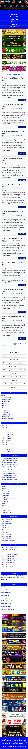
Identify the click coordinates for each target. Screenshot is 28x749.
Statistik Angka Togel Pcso (9, 469)
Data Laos (5, 501)
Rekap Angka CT (8, 363)
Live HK (7, 579)
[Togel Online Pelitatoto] (14, 62)
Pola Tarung (4, 577)
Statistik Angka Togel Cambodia (10, 464)
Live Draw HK (14, 14)
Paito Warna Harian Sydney (9, 552)
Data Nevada (6, 505)
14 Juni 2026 (5, 108)
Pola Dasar (15, 373)
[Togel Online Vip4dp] (14, 691)
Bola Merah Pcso (7, 530)
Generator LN (8, 356)
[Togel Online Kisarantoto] (14, 56)
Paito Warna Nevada (7, 444)
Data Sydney (6, 491)
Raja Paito (20, 577)
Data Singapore (6, 486)
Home (14, 12)
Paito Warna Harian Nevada (9, 567)
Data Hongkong (6, 488)
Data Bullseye (6, 495)
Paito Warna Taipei (7, 442)
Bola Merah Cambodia (8, 525)
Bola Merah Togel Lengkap (9, 540)
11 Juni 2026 (5, 188)
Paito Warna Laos (7, 440)
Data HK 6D (5, 508)
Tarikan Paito (9, 575)
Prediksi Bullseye (7, 405)
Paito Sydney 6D (14, 26)
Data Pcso (5, 497)
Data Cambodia (6, 493)
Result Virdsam (4, 587)
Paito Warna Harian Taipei (9, 564)
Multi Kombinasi (21, 377)
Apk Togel (3, 575)
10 (18, 343)
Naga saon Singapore (6, 595)
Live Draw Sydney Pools (6, 600)
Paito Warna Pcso (7, 436)
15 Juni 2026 (5, 82)
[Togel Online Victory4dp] (14, 629)
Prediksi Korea (6, 410)
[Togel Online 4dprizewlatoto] (14, 666)
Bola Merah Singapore (8, 519)
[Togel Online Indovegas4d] (14, 734)
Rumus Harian (20, 356)
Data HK (3, 742)
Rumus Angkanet (5, 598)
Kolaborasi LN (21, 384)
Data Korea (5, 499)
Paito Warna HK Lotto (18, 745)
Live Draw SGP (14, 17)
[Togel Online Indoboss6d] (14, 623)
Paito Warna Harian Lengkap (9, 569)
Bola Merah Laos (7, 534)
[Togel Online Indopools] (14, 721)
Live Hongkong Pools (6, 603)
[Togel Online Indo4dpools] (14, 678)
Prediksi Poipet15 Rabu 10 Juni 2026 (14, 238)
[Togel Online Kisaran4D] (14, 50)
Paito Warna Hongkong (8, 427)
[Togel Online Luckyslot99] (14, 684)
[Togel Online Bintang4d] (14, 654)
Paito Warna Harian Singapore (10, 547)
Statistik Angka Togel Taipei (9, 475)
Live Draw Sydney (14, 19)
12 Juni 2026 (5, 162)
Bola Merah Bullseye (7, 527)
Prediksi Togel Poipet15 (14, 74)
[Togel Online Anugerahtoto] (14, 703)
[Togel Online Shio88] (14, 727)
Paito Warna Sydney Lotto (7, 745)
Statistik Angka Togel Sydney (9, 462)
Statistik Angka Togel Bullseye (10, 466)
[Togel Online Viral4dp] (14, 68)
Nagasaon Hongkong (6, 592)
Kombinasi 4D (8, 384)
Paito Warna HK (5, 740)
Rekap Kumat (14, 359)
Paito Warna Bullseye (8, 434)
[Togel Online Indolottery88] (14, 709)
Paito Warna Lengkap (8, 451)
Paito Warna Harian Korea (9, 560)
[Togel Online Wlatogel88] (14, 660)
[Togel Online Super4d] (14, 44)
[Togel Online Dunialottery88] (14, 697)
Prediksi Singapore (7, 397)
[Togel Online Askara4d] (14, 647)
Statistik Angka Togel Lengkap (10, 479)
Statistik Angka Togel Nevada (9, 477)
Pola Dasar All (21, 370)
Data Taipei (5, 503)
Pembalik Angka (8, 377)
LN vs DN (14, 380)
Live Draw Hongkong (6, 606)
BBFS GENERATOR (14, 352)
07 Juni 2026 (5, 293)
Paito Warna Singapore (8, 425)
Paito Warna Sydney (7, 430)
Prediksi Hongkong (7, 399)
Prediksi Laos (6, 412)
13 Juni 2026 (5, 135)
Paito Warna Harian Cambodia (10, 554)
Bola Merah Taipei (7, 536)
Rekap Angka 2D (14, 366)
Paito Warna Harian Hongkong (10, 549)
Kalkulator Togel (14, 387)
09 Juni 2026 (5, 240)
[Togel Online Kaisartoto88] (14, 672)
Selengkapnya (22, 100)
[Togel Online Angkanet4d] (14, 715)
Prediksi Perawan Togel (12, 577)
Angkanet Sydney (5, 589)
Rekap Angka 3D (21, 363)
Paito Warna (14, 21)
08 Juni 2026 (5, 266)
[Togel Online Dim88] (14, 38)
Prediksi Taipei (6, 414)
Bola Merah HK (6, 521)
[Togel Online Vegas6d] (14, 641)
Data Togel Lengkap (7, 512)
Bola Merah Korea (7, 532)
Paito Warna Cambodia (8, 432)
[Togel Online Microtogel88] (14, 617)
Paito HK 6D (14, 24)
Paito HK (3, 395)
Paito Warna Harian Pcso (8, 558)
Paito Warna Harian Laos (8, 562)
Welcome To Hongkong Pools (8, 609)
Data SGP (7, 742)
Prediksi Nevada (6, 416)
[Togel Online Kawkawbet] (14, 635)
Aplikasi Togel (22, 575)
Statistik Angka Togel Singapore (10, 458)
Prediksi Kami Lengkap (8, 418)
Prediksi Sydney (6, 401)
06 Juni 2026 (5, 320)
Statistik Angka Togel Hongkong (10, 460)
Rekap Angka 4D (8, 370)
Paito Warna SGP (22, 740)
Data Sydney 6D (6, 510)
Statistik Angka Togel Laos (9, 473)
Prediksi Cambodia (7, 403)
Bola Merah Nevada (7, 538)
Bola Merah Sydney (7, 523)
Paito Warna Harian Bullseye (9, 556)
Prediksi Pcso (6, 408)
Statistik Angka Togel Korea (9, 471)
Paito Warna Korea (7, 438)
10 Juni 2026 (5, 215)
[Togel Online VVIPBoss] (14, 31)
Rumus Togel (16, 575)
